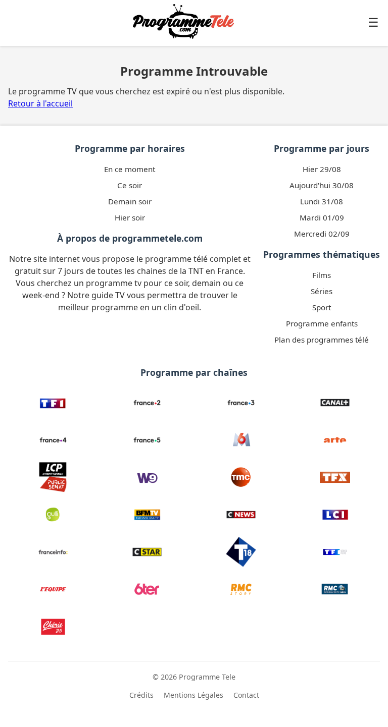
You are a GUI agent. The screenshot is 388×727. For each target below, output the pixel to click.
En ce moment (129, 169)
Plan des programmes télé (321, 339)
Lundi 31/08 (321, 201)
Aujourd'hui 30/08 (321, 185)
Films (321, 275)
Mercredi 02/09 (322, 234)
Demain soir (130, 201)
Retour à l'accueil (40, 103)
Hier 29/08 (322, 169)
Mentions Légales (193, 695)
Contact (246, 695)
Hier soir (130, 217)
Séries (321, 291)
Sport (321, 307)
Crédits (141, 695)
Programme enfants (322, 323)
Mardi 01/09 (322, 217)
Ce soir (129, 185)
